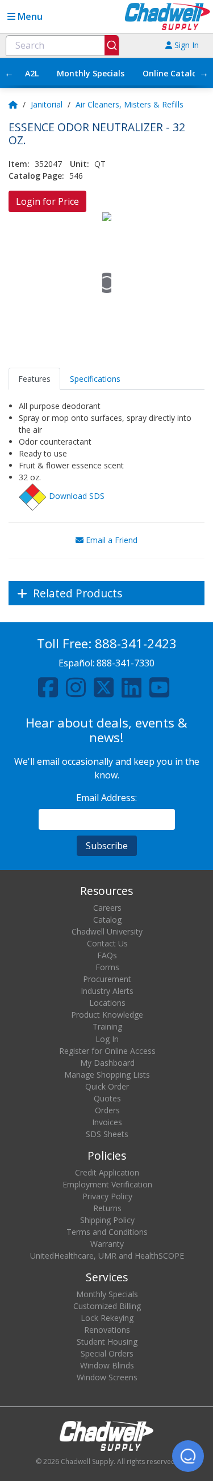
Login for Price (47, 201)
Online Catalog (172, 73)
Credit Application (107, 1172)
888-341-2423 (136, 643)
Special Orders (107, 1353)
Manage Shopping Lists (107, 1074)
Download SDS (77, 495)
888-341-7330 (125, 663)
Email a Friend (110, 540)
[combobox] (62, 45)
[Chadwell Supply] (167, 15)
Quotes (107, 1098)
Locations (107, 1002)
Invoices (107, 1122)
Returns (107, 1208)
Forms (107, 967)
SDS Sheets (107, 1134)
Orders (107, 1110)
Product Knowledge (107, 1014)
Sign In (185, 45)
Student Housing (107, 1341)
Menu (29, 16)
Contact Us (107, 943)
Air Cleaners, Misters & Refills (129, 104)
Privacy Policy (107, 1196)
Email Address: (106, 797)
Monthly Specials (90, 73)
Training (107, 1026)
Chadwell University (107, 931)
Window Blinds (107, 1365)
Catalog (107, 919)
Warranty (107, 1243)
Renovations (107, 1329)
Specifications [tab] (95, 378)
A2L (32, 73)
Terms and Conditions (107, 1231)
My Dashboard (107, 1062)
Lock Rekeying (107, 1317)
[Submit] (112, 45)
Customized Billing (107, 1306)
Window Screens (107, 1377)
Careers (107, 907)
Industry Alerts (107, 990)
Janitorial (46, 104)
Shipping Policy (107, 1220)
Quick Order (107, 1086)
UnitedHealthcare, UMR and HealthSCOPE (107, 1255)
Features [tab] (34, 378)
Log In (107, 1039)
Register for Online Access (107, 1050)
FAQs (107, 955)
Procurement (107, 979)
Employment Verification (107, 1184)
